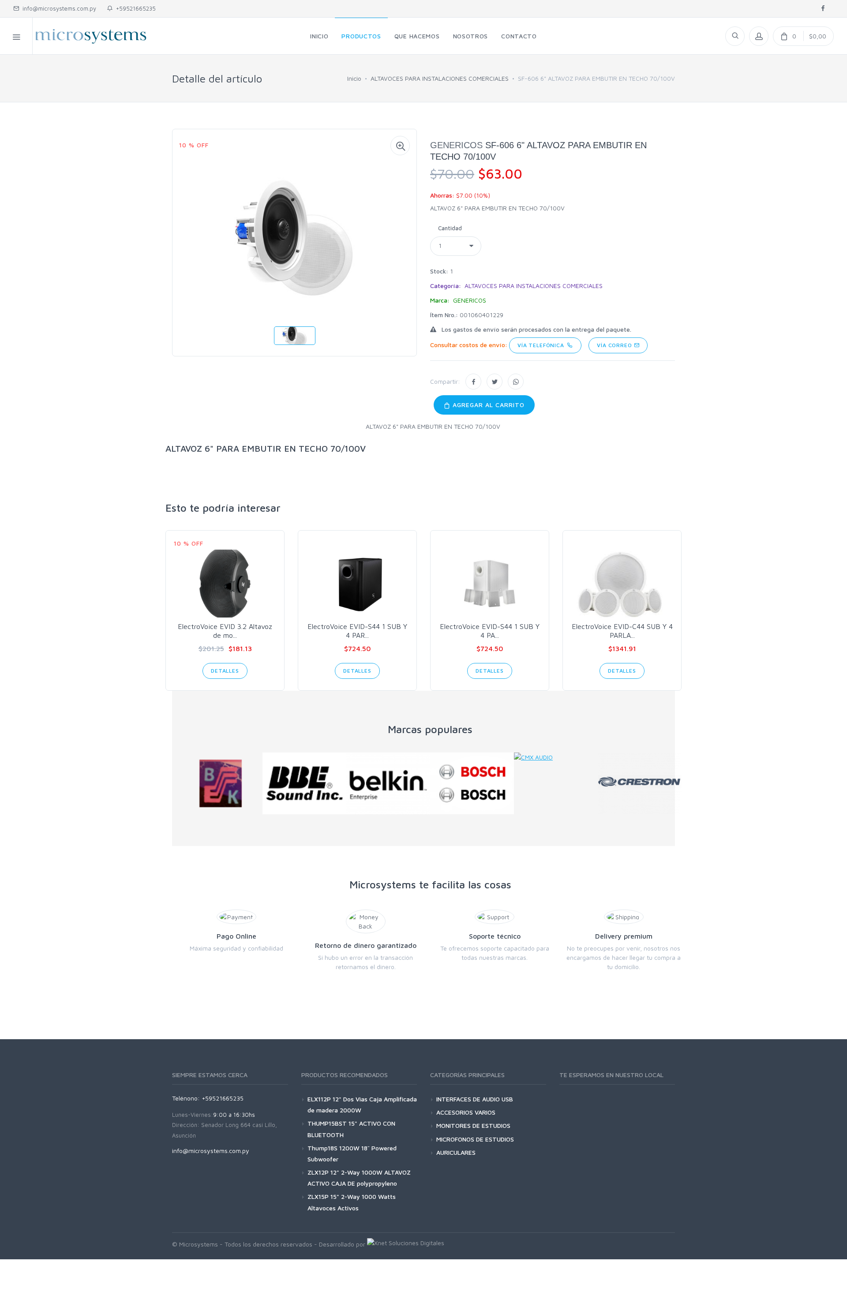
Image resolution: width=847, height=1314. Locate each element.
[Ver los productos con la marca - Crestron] (640, 783)
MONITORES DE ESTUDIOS (473, 1125)
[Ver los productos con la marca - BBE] (304, 783)
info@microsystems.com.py (59, 8)
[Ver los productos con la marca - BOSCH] (472, 783)
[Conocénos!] (405, 1244)
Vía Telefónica (542, 345)
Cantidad (450, 228)
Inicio (354, 78)
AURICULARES (456, 1152)
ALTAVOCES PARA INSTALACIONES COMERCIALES (440, 78)
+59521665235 (134, 8)
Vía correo (615, 345)
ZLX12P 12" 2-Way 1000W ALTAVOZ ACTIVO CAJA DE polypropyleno (359, 1177)
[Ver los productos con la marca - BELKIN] (388, 783)
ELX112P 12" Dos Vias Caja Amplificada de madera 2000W (362, 1104)
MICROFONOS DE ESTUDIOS (475, 1139)
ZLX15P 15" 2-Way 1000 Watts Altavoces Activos (351, 1202)
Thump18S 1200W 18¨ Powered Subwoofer (352, 1153)
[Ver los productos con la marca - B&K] (220, 783)
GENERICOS (456, 145)
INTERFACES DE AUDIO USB (474, 1099)
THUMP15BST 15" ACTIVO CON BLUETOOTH (351, 1128)
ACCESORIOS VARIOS (465, 1112)
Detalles (225, 670)
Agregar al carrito (487, 404)
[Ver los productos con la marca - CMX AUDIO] (556, 757)
